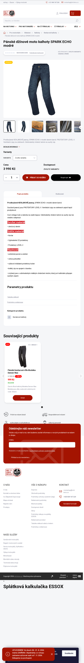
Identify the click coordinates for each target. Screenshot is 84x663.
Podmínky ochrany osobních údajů (43, 497)
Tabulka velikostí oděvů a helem (42, 523)
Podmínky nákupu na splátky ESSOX (41, 515)
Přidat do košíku (38, 178)
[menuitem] (10, 26)
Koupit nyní (64, 177)
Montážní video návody (11, 559)
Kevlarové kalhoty (19, 317)
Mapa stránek (8, 500)
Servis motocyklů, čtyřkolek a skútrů (13, 548)
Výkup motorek (21, 2)
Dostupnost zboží (37, 507)
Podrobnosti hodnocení (37, 53)
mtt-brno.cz (18, 576)
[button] (42, 407)
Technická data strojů (10, 563)
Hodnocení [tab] (60, 194)
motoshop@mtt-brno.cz (69, 491)
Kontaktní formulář (70, 504)
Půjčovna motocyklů (10, 566)
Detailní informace (10, 147)
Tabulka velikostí (13, 297)
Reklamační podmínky (38, 500)
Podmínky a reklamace (15, 302)
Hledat (77, 21)
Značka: (63, 54)
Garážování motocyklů (11, 539)
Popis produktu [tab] (22, 194)
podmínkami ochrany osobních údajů (42, 451)
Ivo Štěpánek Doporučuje (11, 497)
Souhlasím (69, 653)
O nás (5, 490)
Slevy (33, 511)
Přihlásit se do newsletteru (20, 457)
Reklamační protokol (38, 520)
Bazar (12, 2)
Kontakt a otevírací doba (11, 493)
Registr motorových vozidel (12, 543)
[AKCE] (23, 356)
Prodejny (6, 507)
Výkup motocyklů (9, 552)
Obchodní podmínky (38, 493)
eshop (5, 2)
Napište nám (7, 504)
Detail (23, 398)
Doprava (34, 490)
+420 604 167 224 (70, 497)
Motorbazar (7, 556)
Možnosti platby (36, 504)
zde (55, 654)
